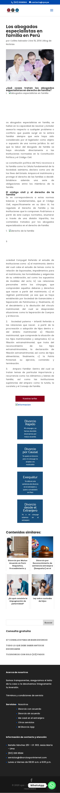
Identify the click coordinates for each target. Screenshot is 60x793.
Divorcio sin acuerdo (29, 713)
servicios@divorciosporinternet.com (27, 757)
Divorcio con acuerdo (29, 708)
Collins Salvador (19, 40)
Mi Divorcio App (26, 726)
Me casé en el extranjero (31, 718)
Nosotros (23, 704)
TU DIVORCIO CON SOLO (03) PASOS (25, 654)
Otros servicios (26, 722)
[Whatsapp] (52, 785)
